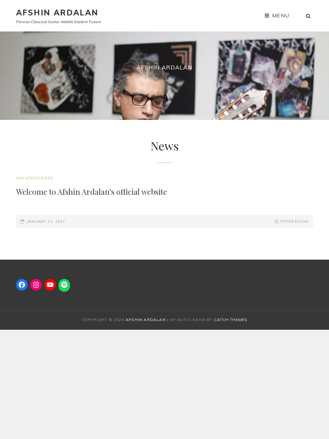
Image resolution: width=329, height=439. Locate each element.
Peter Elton (294, 221)
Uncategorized (35, 177)
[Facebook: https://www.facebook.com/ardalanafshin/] (22, 285)
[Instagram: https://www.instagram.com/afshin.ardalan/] (36, 285)
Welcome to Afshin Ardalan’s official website (91, 191)
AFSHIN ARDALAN (57, 12)
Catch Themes (230, 319)
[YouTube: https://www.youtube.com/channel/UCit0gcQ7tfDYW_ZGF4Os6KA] (50, 285)
